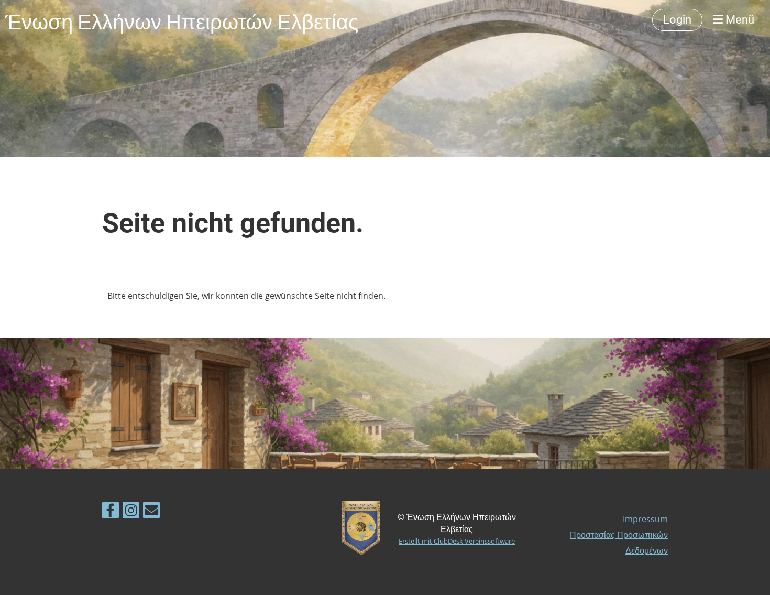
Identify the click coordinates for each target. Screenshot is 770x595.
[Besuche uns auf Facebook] (110, 512)
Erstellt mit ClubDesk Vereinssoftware (457, 541)
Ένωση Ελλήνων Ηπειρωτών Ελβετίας (181, 20)
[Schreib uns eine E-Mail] (151, 512)
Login (677, 19)
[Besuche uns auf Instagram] (131, 512)
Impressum (645, 519)
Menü (738, 19)
